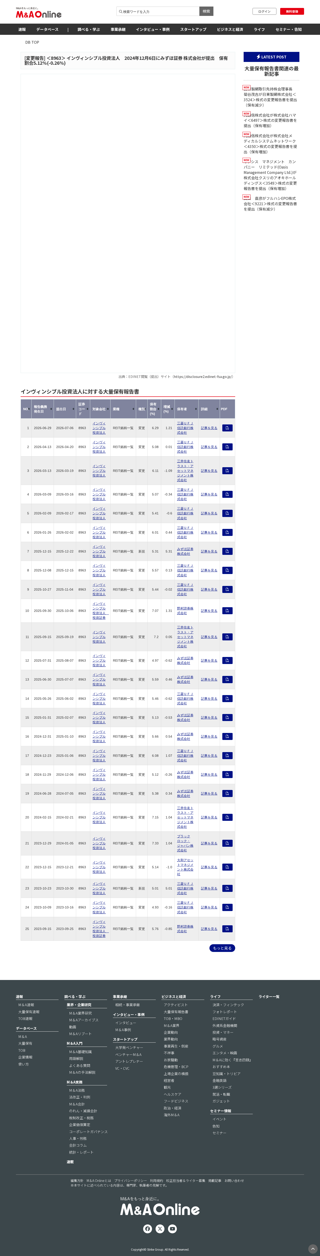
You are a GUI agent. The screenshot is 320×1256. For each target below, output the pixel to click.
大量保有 (25, 1043)
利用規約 (156, 1180)
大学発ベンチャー (129, 1047)
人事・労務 (78, 1138)
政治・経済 (172, 1107)
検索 (206, 11)
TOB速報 (25, 1018)
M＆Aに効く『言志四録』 (232, 1059)
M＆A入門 (74, 1043)
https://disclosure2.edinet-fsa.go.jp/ (203, 376)
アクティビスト (176, 1004)
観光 (167, 1087)
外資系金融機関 (224, 1025)
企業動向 (171, 1032)
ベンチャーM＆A (128, 1054)
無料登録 (292, 11)
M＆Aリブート (80, 1033)
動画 (72, 1026)
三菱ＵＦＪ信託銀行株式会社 (185, 427)
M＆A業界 (171, 1025)
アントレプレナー (129, 1061)
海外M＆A (171, 1114)
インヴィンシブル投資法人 (99, 427)
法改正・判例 (79, 1097)
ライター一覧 (269, 996)
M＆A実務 (74, 1082)
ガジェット (221, 1100)
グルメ (217, 1046)
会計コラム (78, 1145)
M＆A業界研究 (80, 1013)
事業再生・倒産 (176, 1046)
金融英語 (219, 1080)
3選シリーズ (222, 1087)
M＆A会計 (77, 1104)
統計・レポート (81, 1152)
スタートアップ (193, 29)
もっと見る (222, 948)
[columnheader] (26, 408)
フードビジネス (176, 1100)
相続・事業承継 (127, 1004)
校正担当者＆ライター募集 (185, 1180)
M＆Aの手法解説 (82, 1072)
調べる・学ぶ (89, 29)
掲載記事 (214, 1180)
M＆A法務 (77, 1090)
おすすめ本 (221, 1066)
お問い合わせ (234, 1180)
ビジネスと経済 (230, 29)
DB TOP (32, 42)
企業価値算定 (79, 1124)
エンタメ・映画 (224, 1052)
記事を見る (209, 428)
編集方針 (77, 1180)
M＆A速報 (26, 1004)
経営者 (169, 1080)
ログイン (264, 11)
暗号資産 (219, 1039)
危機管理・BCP (176, 1066)
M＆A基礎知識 (80, 1051)
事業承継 (118, 29)
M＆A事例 (123, 1029)
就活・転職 (221, 1094)
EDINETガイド (224, 1018)
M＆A (22, 1036)
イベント (219, 1118)
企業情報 (25, 1057)
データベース (47, 29)
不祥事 (169, 1052)
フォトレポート (224, 1011)
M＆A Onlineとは (99, 1180)
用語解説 (76, 1058)
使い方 (23, 1064)
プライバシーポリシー (130, 1180)
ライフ (259, 29)
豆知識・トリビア (226, 1073)
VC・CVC (122, 1068)
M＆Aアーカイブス (84, 1019)
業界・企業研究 (79, 1004)
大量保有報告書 (176, 1011)
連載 (70, 1161)
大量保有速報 (28, 1011)
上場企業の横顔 (176, 1073)
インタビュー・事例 (153, 29)
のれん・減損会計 (83, 1110)
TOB (21, 1050)
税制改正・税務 (81, 1117)
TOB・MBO (173, 1018)
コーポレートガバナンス (88, 1131)
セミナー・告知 (288, 29)
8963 (56, 58)
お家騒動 (171, 1059)
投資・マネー (223, 1032)
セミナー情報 (220, 1110)
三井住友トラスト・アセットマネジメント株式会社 (185, 470)
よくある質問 (79, 1065)
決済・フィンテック (228, 1004)
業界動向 (171, 1039)
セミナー (219, 1132)
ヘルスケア (172, 1094)
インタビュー (125, 1022)
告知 (216, 1125)
